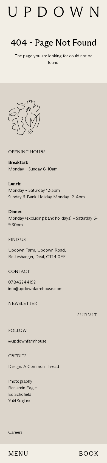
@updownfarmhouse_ (28, 341)
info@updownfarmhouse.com (35, 288)
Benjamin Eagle (22, 387)
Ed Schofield (19, 394)
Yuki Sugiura (19, 400)
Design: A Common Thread (33, 366)
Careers (15, 432)
